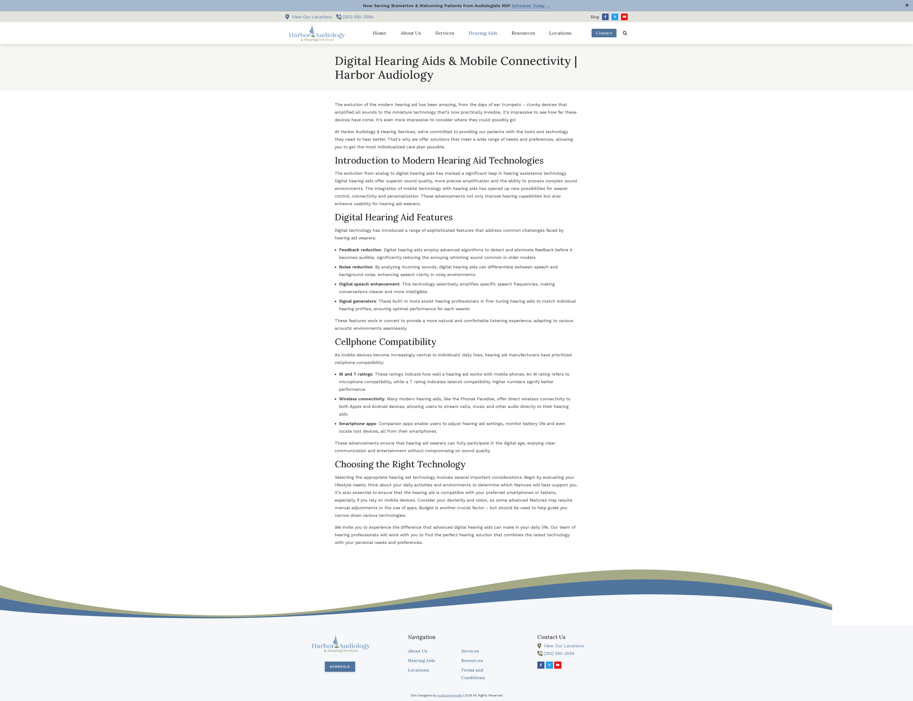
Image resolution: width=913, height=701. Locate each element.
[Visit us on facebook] (605, 17)
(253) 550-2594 (358, 16)
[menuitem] (593, 16)
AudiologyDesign (449, 695)
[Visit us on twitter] (615, 17)
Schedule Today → (531, 5)
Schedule (340, 666)
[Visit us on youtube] (624, 17)
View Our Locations (312, 16)
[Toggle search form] (625, 33)
